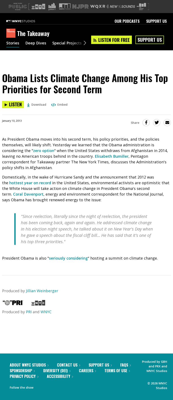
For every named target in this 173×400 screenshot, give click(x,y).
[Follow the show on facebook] (39, 386)
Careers (86, 370)
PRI (29, 311)
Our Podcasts (127, 21)
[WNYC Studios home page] (26, 21)
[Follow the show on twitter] (48, 386)
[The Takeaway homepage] (11, 33)
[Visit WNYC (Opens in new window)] (38, 6)
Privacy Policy (23, 376)
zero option (43, 150)
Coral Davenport (28, 194)
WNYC (46, 311)
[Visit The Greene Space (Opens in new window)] (141, 6)
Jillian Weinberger (42, 290)
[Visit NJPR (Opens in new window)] (80, 6)
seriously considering (68, 258)
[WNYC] (38, 304)
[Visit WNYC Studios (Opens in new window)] (65, 6)
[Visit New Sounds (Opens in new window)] (122, 6)
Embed (62, 105)
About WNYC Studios (28, 365)
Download (38, 105)
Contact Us (67, 365)
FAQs (124, 365)
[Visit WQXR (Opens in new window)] (99, 7)
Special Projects (67, 43)
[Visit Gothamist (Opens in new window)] (52, 6)
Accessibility (58, 376)
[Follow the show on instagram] (56, 386)
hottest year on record (30, 182)
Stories (12, 43)
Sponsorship (21, 370)
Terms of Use (115, 370)
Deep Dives (35, 43)
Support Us (156, 21)
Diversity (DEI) (55, 370)
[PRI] (13, 304)
